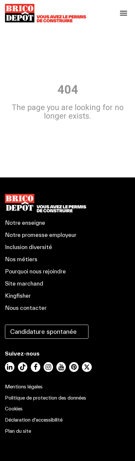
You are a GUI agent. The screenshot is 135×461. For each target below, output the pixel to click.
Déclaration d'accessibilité (34, 420)
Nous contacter (26, 308)
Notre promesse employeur (40, 235)
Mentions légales (24, 386)
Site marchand (24, 283)
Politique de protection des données (45, 398)
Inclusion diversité (28, 247)
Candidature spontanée (43, 331)
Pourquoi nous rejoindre (35, 271)
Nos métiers (21, 259)
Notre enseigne (25, 222)
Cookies (14, 408)
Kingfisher (18, 295)
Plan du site (18, 431)
